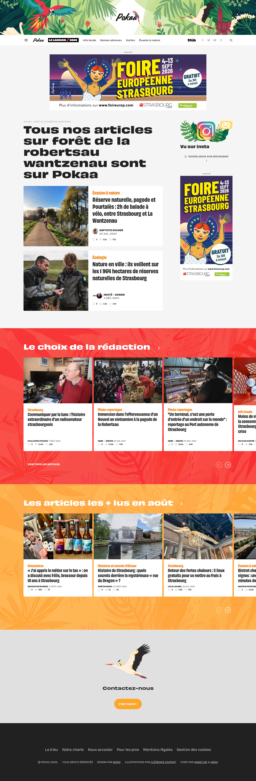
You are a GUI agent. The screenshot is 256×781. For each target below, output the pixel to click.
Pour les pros (128, 749)
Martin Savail (105, 586)
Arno (214, 762)
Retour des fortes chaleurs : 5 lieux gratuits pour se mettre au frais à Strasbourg (196, 575)
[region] (115, 40)
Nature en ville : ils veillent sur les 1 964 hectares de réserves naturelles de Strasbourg (125, 270)
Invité (108, 294)
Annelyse (200, 762)
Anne (100, 441)
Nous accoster (100, 749)
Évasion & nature (149, 40)
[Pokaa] (128, 17)
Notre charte (73, 749)
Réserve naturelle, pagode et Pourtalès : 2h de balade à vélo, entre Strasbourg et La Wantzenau (124, 210)
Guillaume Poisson (38, 441)
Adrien (120, 294)
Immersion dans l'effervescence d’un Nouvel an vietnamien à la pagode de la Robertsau (128, 419)
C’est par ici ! (128, 704)
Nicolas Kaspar (246, 441)
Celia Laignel (175, 586)
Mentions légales (158, 749)
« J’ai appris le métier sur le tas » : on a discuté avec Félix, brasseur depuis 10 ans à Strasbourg (58, 575)
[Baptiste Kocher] (95, 231)
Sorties (130, 40)
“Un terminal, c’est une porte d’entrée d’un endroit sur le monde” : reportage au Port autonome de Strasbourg (197, 421)
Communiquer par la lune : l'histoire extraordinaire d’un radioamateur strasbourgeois (56, 419)
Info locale (89, 40)
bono (116, 762)
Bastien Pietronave (38, 586)
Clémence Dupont (163, 762)
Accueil (28, 121)
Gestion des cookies (194, 749)
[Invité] (95, 296)
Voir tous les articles (44, 464)
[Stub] (191, 40)
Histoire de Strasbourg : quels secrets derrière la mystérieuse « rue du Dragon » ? (128, 575)
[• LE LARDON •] (63, 40)
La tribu (51, 749)
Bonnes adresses (111, 40)
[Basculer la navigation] (26, 40)
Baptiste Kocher (111, 230)
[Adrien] (99, 296)
